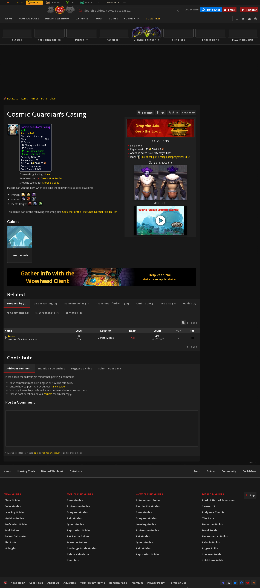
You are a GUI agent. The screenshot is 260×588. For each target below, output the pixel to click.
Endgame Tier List (214, 512)
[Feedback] (249, 18)
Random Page (118, 582)
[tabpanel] (102, 334)
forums (48, 394)
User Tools (36, 582)
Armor (34, 98)
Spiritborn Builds (212, 560)
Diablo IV (116, 2)
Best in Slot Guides (148, 506)
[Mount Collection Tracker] (101, 277)
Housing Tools (26, 471)
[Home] (23, 9)
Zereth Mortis (106, 337)
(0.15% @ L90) (38, 154)
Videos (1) (160, 203)
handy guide (58, 386)
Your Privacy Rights (92, 582)
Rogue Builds (210, 548)
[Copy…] (183, 322)
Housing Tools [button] (29, 18)
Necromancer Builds (215, 536)
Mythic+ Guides (14, 518)
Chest (53, 98)
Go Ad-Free (153, 18)
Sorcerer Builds (211, 554)
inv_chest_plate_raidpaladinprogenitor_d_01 (166, 156)
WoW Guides (12, 494)
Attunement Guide (148, 500)
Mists (88, 2)
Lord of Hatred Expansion (218, 500)
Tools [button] (98, 18)
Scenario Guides (77, 542)
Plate (44, 98)
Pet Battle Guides (78, 536)
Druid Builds (209, 530)
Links (175, 112)
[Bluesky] (235, 582)
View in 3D (188, 112)
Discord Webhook (57, 18)
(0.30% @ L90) (37, 151)
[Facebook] (241, 582)
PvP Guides (143, 536)
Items (24, 98)
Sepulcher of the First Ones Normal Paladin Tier (89, 211)
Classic (55, 2)
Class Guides (12, 500)
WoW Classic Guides (149, 494)
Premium (137, 582)
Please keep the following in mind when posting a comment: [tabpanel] (46, 414)
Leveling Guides (14, 512)
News (8, 18)
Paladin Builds (211, 542)
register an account (51, 452)
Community (132, 18)
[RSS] (253, 582)
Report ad (252, 462)
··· (98, 2)
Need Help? (18, 582)
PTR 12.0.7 (70, 9)
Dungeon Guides (77, 512)
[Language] (255, 18)
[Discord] (223, 582)
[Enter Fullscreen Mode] (237, 18)
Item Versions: (27, 178)
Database (82, 18)
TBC (72, 2)
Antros (11, 336)
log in (36, 452)
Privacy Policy (156, 582)
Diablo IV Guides (213, 494)
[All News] (8, 3)
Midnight (10, 548)
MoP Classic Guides (80, 494)
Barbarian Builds (212, 524)
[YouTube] (247, 582)
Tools (197, 471)
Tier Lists (10, 542)
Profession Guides (16, 524)
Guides (113, 18)
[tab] (17, 303)
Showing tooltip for (30, 182)
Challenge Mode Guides (82, 548)
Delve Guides (12, 506)
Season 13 (208, 506)
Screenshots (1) (160, 162)
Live (50, 9)
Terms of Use (177, 582)
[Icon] (13, 129)
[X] (229, 582)
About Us (53, 582)
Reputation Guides (79, 530)
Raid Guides (11, 530)
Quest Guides (75, 524)
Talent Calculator (15, 536)
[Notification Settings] (243, 18)
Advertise (69, 582)
